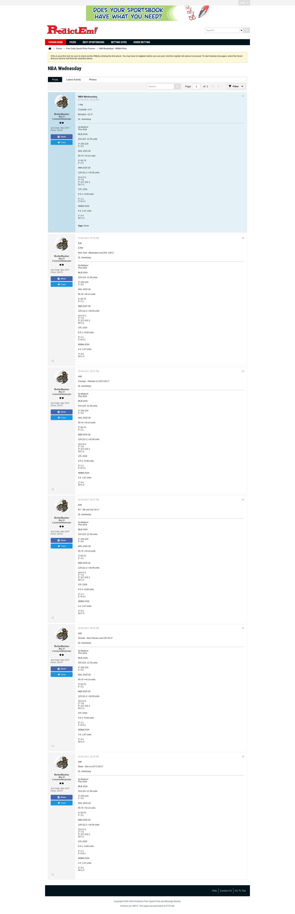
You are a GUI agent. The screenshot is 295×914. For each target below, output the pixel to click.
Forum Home (55, 42)
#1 (243, 96)
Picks (72, 42)
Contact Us (226, 890)
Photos (93, 79)
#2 (243, 238)
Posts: (53, 130)
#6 (243, 756)
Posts (55, 79)
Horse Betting (142, 42)
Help (214, 890)
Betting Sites (119, 42)
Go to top (240, 890)
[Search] (246, 30)
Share (63, 137)
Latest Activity (73, 79)
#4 (243, 500)
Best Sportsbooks (93, 42)
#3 (243, 371)
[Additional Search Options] (241, 30)
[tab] (55, 79)
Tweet (63, 142)
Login (242, 3)
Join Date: (55, 128)
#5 (243, 628)
